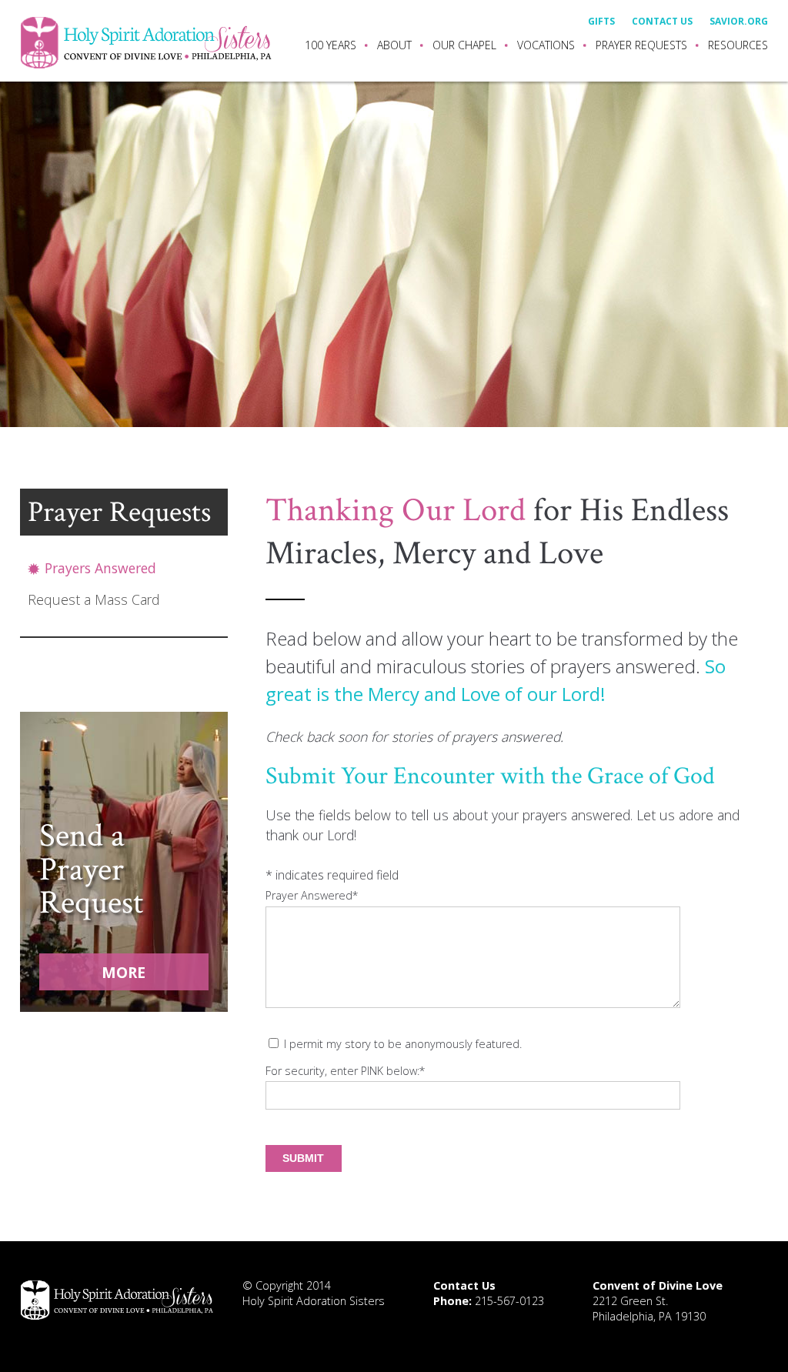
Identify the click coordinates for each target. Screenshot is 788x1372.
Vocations (546, 45)
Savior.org (739, 22)
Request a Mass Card (93, 601)
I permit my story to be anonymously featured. (403, 1044)
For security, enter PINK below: (345, 1070)
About (394, 45)
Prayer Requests (641, 45)
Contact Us (662, 22)
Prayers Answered (100, 569)
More (123, 972)
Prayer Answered (312, 895)
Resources (738, 45)
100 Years (330, 45)
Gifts (601, 22)
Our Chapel (464, 45)
